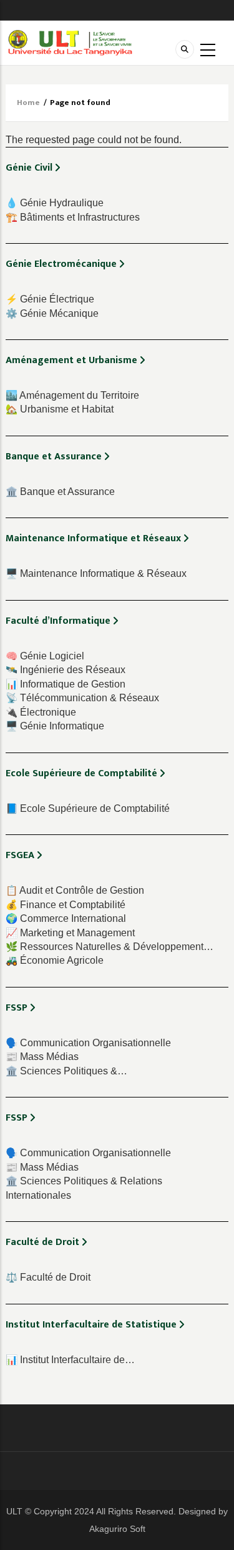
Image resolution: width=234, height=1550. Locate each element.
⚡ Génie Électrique (50, 299)
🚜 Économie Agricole (55, 960)
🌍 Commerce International (66, 918)
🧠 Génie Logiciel (45, 656)
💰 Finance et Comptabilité (65, 904)
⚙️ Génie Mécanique (52, 313)
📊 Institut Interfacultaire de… (70, 1359)
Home (28, 102)
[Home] (70, 42)
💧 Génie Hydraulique (55, 203)
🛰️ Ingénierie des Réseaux (65, 669)
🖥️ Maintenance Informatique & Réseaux (96, 573)
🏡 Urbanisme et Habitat (60, 409)
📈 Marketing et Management (70, 933)
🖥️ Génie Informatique (55, 726)
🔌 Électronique (41, 712)
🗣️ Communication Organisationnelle (88, 1043)
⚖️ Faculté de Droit (48, 1277)
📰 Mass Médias (42, 1056)
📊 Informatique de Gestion (65, 684)
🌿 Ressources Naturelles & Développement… (109, 946)
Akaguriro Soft (117, 1529)
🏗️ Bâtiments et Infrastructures (73, 217)
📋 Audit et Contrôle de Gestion (75, 890)
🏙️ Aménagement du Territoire (72, 395)
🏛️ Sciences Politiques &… (66, 1071)
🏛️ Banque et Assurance (60, 491)
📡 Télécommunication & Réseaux (82, 697)
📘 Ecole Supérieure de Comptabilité (88, 808)
